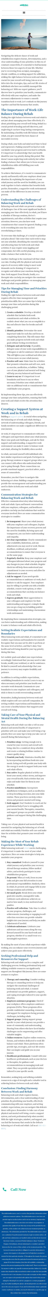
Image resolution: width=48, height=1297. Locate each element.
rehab (26, 848)
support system (17, 416)
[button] (24, 12)
